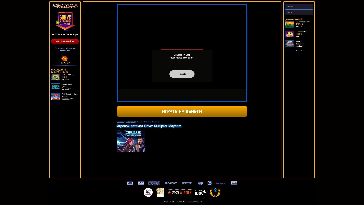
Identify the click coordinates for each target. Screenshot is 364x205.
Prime (289, 12)
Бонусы (290, 6)
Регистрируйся (65, 41)
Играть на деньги (182, 111)
